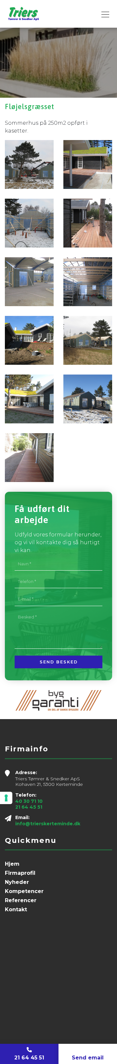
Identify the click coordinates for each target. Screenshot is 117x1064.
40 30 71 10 (29, 801)
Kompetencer (24, 891)
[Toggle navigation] (103, 13)
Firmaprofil (20, 873)
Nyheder (17, 882)
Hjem (12, 864)
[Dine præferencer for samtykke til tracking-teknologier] (6, 798)
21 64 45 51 (28, 807)
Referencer (20, 900)
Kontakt (16, 909)
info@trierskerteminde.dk (47, 824)
